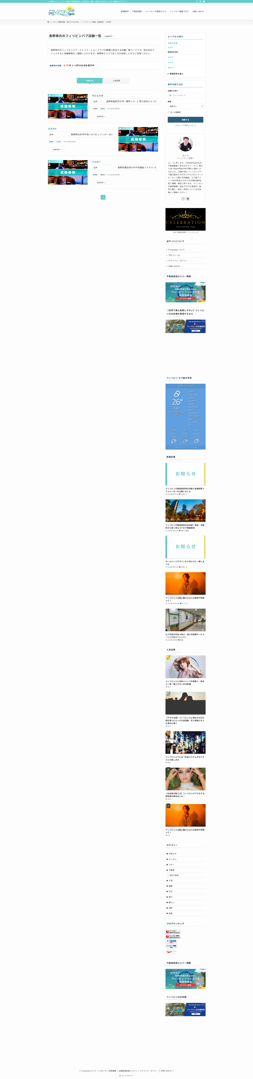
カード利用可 (176, 112)
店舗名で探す (173, 91)
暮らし (172, 902)
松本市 (59, 142)
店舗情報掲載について (128, 1071)
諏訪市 (103, 175)
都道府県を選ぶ (176, 73)
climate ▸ (185, 447)
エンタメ (173, 859)
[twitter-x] (197, 1)
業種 (169, 101)
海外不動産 (174, 875)
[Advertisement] (186, 354)
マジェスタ (97, 95)
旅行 (171, 897)
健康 (171, 886)
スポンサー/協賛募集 (107, 1071)
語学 (171, 907)
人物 (171, 880)
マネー (172, 864)
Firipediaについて (176, 249)
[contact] (204, 1)
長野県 (95, 109)
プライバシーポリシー (178, 260)
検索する (185, 119)
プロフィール (174, 255)
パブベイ (52, 128)
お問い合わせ (174, 266)
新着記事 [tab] (89, 80)
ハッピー (96, 161)
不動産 (172, 870)
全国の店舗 (172, 43)
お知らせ (173, 853)
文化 (171, 891)
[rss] (200, 1)
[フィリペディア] (61, 11)
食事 (171, 913)
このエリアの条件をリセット (185, 125)
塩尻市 (103, 109)
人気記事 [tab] (116, 80)
